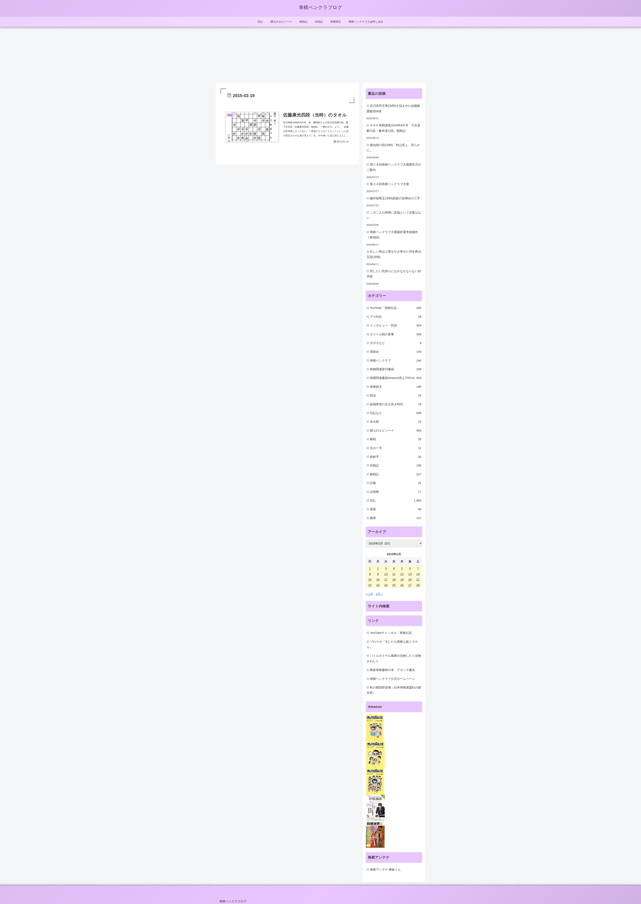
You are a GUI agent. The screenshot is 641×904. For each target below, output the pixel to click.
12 (402, 574)
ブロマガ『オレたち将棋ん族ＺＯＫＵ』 (392, 644)
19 (402, 579)
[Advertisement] (320, 55)
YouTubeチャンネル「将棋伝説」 (392, 633)
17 (386, 579)
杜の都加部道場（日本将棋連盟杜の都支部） (394, 690)
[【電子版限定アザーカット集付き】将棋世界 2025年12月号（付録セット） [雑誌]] (375, 834)
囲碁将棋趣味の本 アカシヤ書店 (392, 670)
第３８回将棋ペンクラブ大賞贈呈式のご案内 (394, 167)
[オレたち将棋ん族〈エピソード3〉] (375, 781)
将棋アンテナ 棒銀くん (385, 869)
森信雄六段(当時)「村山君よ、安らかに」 (393, 147)
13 (410, 574)
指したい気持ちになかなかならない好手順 (394, 273)
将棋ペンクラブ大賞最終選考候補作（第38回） (392, 234)
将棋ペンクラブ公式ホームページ (392, 678)
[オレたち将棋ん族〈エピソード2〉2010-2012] (375, 754)
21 (418, 579)
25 (394, 585)
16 (378, 579)
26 (402, 585)
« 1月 (369, 594)
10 (386, 574)
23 (378, 585)
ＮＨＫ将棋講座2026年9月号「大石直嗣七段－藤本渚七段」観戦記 (393, 128)
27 (410, 585)
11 (393, 574)
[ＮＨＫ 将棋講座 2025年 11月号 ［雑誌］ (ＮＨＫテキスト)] (375, 808)
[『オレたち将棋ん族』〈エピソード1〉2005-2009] (375, 727)
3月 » (379, 594)
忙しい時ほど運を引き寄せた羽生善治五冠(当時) (394, 254)
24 (386, 585)
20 (410, 579)
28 (418, 585)
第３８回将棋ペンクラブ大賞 (389, 184)
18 (394, 579)
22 (370, 585)
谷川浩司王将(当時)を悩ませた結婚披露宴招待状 (393, 108)
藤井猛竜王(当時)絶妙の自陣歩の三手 (395, 198)
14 (418, 574)
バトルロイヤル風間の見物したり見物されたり (394, 658)
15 (370, 579)
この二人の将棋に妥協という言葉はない (394, 215)
